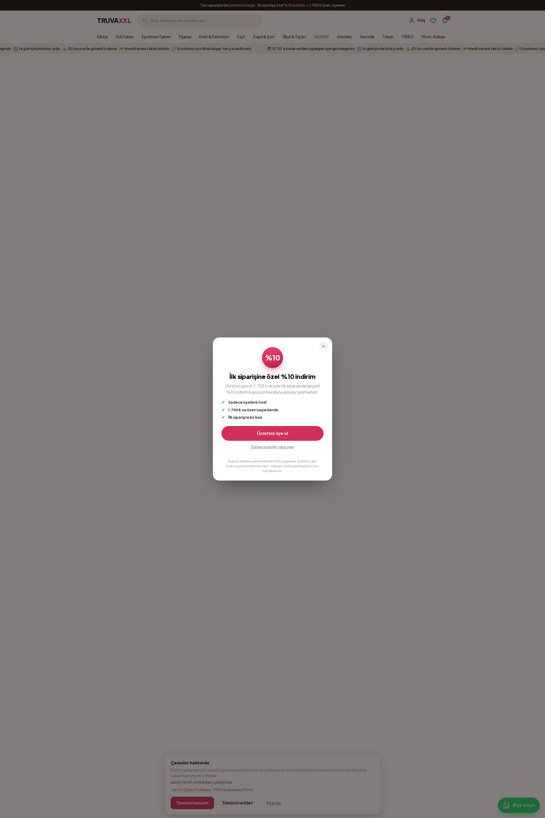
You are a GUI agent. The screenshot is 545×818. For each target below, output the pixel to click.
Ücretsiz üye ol (272, 433)
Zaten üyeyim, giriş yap (272, 446)
